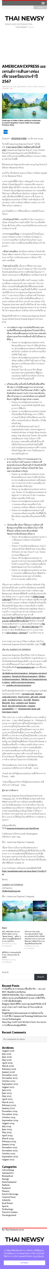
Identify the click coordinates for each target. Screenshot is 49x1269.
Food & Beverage (10, 1194)
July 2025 (6, 1090)
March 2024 (8, 1138)
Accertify (27, 700)
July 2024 (6, 1126)
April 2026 (7, 1063)
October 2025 (8, 1081)
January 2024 (8, 1144)
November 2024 (10, 1114)
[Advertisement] (24, 47)
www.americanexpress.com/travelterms (22, 828)
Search (5, 972)
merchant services (15, 700)
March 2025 (8, 1102)
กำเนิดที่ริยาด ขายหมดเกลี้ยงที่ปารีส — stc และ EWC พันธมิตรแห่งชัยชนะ (24, 991)
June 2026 (7, 1057)
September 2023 (10, 1156)
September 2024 (10, 1120)
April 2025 (7, 1099)
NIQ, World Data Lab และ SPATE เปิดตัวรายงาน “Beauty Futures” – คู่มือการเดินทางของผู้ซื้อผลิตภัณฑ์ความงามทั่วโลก (11, 936)
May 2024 (7, 1132)
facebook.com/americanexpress (15, 673)
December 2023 (9, 1147)
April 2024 (7, 1135)
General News (9, 1197)
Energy (5, 1179)
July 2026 (6, 1054)
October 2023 (8, 1153)
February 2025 (9, 1105)
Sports (5, 1206)
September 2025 (10, 1084)
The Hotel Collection (30, 627)
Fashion (6, 1185)
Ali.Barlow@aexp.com (11, 891)
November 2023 (10, 1150)
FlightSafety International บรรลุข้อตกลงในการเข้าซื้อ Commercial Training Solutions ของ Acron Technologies (24, 1016)
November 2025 (10, 1078)
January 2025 (8, 1108)
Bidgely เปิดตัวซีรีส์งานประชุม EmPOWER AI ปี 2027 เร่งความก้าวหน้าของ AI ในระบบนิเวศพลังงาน (24, 1007)
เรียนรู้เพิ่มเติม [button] (38, 1256)
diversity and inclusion (17, 706)
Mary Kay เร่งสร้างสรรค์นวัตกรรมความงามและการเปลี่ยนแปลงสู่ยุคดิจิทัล (24, 1024)
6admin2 (22, 87)
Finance (6, 1191)
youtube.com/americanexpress (18, 685)
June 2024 (7, 1129)
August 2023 (8, 1159)
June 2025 (7, 1093)
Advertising (8, 1170)
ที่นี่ (43, 644)
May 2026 (7, 1060)
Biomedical (7, 1176)
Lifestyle (6, 1200)
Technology (7, 1209)
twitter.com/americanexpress (23, 682)
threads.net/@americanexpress (24, 676)
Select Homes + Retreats (17, 633)
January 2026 (8, 1072)
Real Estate (7, 1203)
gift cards (34, 697)
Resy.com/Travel (9, 617)
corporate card (22, 703)
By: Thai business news (13, 1229)
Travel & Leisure (10, 1212)
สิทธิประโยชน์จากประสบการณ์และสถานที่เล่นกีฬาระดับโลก (23, 619)
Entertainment (9, 1182)
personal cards (28, 694)
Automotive (8, 1173)
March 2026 (8, 1066)
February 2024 (9, 1141)
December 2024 (9, 1111)
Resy (13, 703)
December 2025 (9, 1075)
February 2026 (9, 1069)
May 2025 (6, 1096)
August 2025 (8, 1087)
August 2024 (8, 1123)
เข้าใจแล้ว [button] (24, 1263)
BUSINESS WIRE (19, 138)
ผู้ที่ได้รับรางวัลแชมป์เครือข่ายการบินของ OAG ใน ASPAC (11, 955)
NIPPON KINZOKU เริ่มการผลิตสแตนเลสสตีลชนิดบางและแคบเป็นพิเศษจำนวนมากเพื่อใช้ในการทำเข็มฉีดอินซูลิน (23, 998)
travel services (24, 697)
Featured (33, 87)
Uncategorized (9, 1215)
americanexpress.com (25, 667)
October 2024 (8, 1117)
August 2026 (8, 1051)
